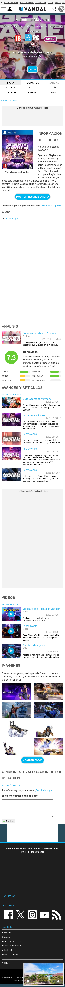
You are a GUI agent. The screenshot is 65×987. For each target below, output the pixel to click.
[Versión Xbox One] (32, 44)
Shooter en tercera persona (47, 26)
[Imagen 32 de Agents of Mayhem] (16, 710)
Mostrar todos (32, 760)
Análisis (32, 87)
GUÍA (53, 87)
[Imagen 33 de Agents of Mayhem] (48, 691)
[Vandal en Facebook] (9, 914)
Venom (58, 3)
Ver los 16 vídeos (11, 604)
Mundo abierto (22, 26)
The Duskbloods (27, 3)
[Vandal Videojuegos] (32, 8)
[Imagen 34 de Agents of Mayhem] (16, 691)
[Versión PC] (36, 37)
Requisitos (32, 82)
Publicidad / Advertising (12, 941)
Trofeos (32, 69)
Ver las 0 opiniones (12, 785)
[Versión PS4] (28, 37)
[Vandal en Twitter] (20, 914)
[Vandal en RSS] (56, 914)
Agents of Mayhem (32, 19)
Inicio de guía (12, 218)
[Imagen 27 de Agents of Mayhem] (48, 746)
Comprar (50, 39)
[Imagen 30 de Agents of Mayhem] (16, 728)
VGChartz (6, 963)
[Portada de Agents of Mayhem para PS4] (17, 149)
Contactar (6, 937)
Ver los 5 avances (11, 394)
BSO (53, 92)
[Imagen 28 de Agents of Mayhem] (16, 746)
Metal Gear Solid (11, 3)
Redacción (7, 933)
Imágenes (10, 92)
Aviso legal (7, 950)
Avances (11, 87)
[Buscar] (54, 9)
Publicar (10, 821)
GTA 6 (50, 3)
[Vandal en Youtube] (44, 914)
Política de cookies (10, 954)
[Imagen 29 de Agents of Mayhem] (48, 728)
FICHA (10, 82)
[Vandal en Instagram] (32, 914)
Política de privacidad (11, 946)
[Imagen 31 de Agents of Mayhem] (48, 710)
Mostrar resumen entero (32, 196)
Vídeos (32, 92)
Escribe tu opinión (52, 205)
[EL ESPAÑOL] (61, 9)
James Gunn (40, 3)
